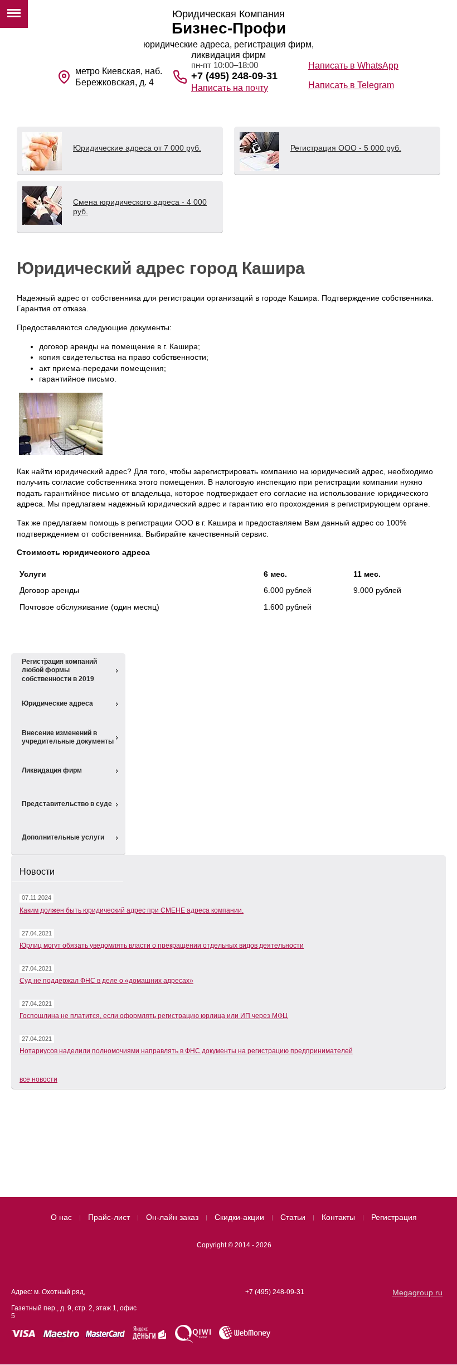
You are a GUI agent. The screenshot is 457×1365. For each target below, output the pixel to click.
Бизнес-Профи (229, 28)
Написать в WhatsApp (353, 65)
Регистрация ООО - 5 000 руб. (345, 147)
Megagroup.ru (417, 1292)
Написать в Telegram (351, 85)
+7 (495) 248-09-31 (234, 75)
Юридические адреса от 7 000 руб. (137, 147)
